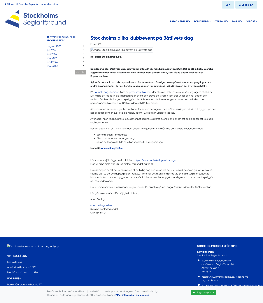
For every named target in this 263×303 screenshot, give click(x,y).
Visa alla (80, 72)
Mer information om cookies (22, 272)
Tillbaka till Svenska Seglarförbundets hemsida (32, 4)
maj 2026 (52, 58)
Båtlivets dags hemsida (106, 92)
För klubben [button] (202, 21)
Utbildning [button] (221, 21)
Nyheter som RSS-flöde (62, 36)
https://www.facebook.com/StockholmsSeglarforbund (232, 285)
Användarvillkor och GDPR (21, 267)
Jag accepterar (204, 292)
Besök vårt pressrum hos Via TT (24, 284)
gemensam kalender (140, 92)
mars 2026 (52, 66)
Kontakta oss (14, 262)
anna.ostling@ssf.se (112, 148)
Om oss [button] (250, 21)
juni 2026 (52, 54)
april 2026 (52, 62)
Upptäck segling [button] (179, 21)
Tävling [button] (237, 21)
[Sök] (228, 5)
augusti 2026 (54, 46)
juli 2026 (51, 50)
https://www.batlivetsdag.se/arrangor (155, 160)
